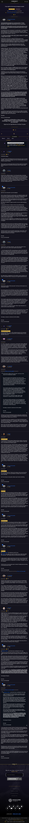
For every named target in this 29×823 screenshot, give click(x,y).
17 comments (14, 136)
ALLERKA (3, 554)
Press (14, 788)
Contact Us (14, 795)
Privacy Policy (14, 793)
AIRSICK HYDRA (5, 651)
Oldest (8, 138)
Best (13, 138)
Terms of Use (14, 791)
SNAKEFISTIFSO (5, 552)
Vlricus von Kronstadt (11, 12)
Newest (3, 138)
